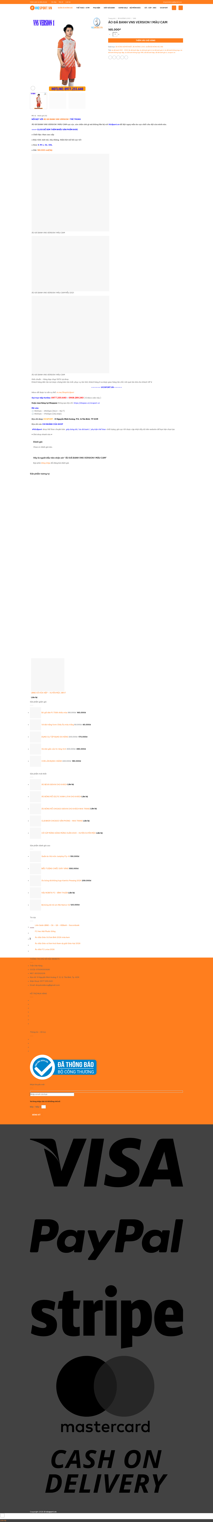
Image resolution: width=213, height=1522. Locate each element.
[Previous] (30, 171)
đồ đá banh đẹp (149, 52)
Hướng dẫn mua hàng (39, 1071)
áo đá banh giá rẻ (146, 50)
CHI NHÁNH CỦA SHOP (52, 488)
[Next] (31, 171)
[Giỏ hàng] (174, 8)
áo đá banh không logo (172, 50)
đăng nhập (45, 526)
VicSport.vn (113, 188)
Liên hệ (68, 2)
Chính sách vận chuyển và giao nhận (45, 1083)
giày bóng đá (71, 493)
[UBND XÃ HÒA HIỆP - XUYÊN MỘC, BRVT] (48, 737)
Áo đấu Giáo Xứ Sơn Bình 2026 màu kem (52, 1004)
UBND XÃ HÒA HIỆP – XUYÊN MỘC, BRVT (49, 755)
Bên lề (61, 2)
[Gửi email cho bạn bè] (118, 57)
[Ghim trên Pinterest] (122, 57)
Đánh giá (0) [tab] (42, 179)
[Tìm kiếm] (180, 8)
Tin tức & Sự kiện (37, 1110)
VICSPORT (164, 8)
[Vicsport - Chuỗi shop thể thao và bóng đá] (41, 8)
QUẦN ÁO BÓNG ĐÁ (65, 8)
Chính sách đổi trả (37, 1086)
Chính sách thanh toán (39, 1079)
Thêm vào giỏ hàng (145, 40)
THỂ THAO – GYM (82, 8)
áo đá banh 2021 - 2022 (119, 50)
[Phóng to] (33, 91)
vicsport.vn (171, 52)
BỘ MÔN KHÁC (135, 8)
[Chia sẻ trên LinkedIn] (126, 57)
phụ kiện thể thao (98, 493)
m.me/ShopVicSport (65, 456)
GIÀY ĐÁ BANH (109, 8)
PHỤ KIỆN (96, 8)
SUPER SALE (123, 8)
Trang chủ (111, 18)
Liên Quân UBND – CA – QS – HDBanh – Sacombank (57, 992)
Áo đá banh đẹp (134, 50)
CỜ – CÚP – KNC (150, 8)
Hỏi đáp (53, 2)
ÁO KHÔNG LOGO (124, 18)
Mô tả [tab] (34, 179)
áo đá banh (83, 493)
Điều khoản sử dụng (38, 1067)
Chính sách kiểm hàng (39, 1090)
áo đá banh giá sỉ (158, 50)
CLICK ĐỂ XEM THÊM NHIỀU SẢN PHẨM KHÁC (57, 193)
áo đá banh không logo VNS (134, 52)
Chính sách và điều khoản (38, 2)
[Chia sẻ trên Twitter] (114, 57)
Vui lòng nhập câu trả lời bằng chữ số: (45, 1168)
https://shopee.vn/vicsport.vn (87, 466)
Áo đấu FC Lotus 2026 (45, 1016)
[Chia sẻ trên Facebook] (110, 57)
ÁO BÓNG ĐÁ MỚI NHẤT (124, 47)
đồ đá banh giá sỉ (161, 52)
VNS (134, 18)
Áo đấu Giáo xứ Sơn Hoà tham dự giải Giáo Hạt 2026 (57, 1010)
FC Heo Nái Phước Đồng (45, 998)
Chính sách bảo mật (38, 1075)
